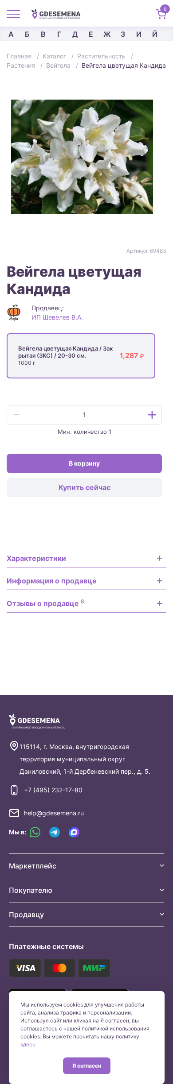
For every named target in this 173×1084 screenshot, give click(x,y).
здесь (27, 1044)
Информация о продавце (52, 580)
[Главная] (59, 13)
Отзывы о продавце (45, 603)
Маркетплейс (32, 865)
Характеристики (36, 558)
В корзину (84, 463)
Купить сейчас (84, 487)
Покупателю (30, 890)
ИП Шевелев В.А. (57, 317)
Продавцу (26, 914)
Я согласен (86, 1065)
